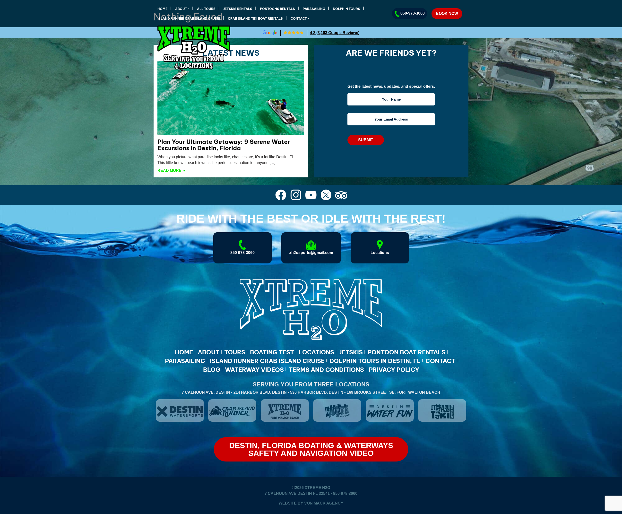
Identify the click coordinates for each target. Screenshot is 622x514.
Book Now (447, 13)
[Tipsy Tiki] (442, 410)
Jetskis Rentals (237, 9)
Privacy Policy (394, 369)
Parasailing (314, 9)
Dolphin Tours (346, 9)
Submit (365, 140)
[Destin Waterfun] (390, 410)
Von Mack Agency (323, 503)
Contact (299, 18)
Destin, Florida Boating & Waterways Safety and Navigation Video (311, 449)
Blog (211, 369)
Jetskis (351, 352)
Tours (234, 352)
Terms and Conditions (326, 369)
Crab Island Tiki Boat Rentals (255, 18)
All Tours (206, 9)
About (181, 9)
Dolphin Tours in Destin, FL (375, 361)
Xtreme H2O (317, 488)
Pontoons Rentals (277, 9)
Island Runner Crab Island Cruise (188, 18)
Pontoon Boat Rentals (406, 352)
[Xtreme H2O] (167, 47)
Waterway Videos (254, 369)
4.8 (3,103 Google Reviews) (334, 33)
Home (162, 9)
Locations (316, 352)
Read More (171, 170)
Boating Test (272, 352)
